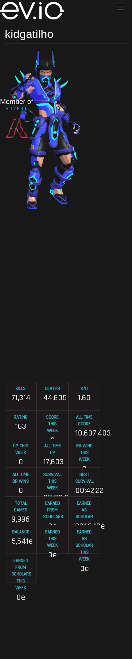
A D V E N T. (16, 109)
